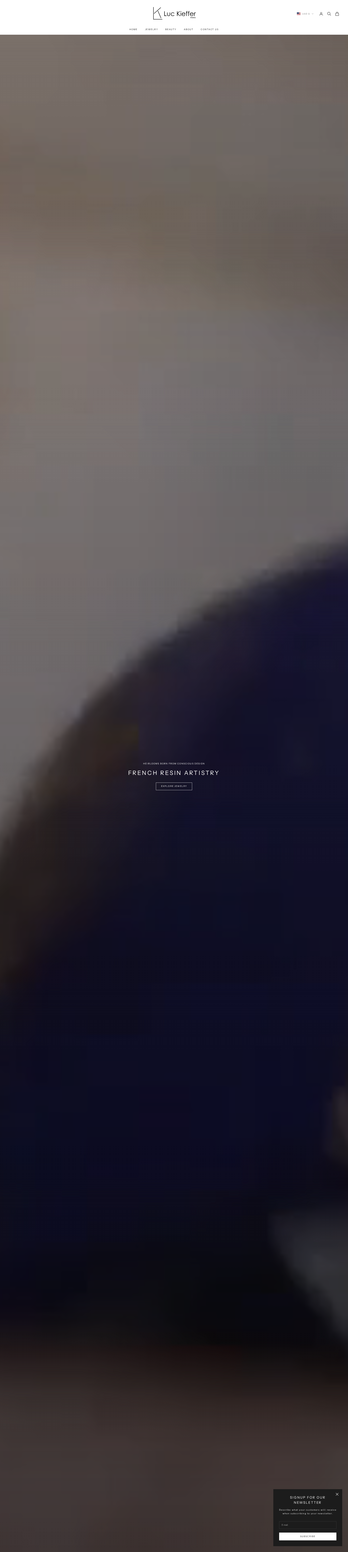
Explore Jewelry (174, 786)
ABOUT (189, 29)
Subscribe (307, 1536)
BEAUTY (171, 29)
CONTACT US (210, 29)
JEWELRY (151, 29)
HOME (133, 29)
